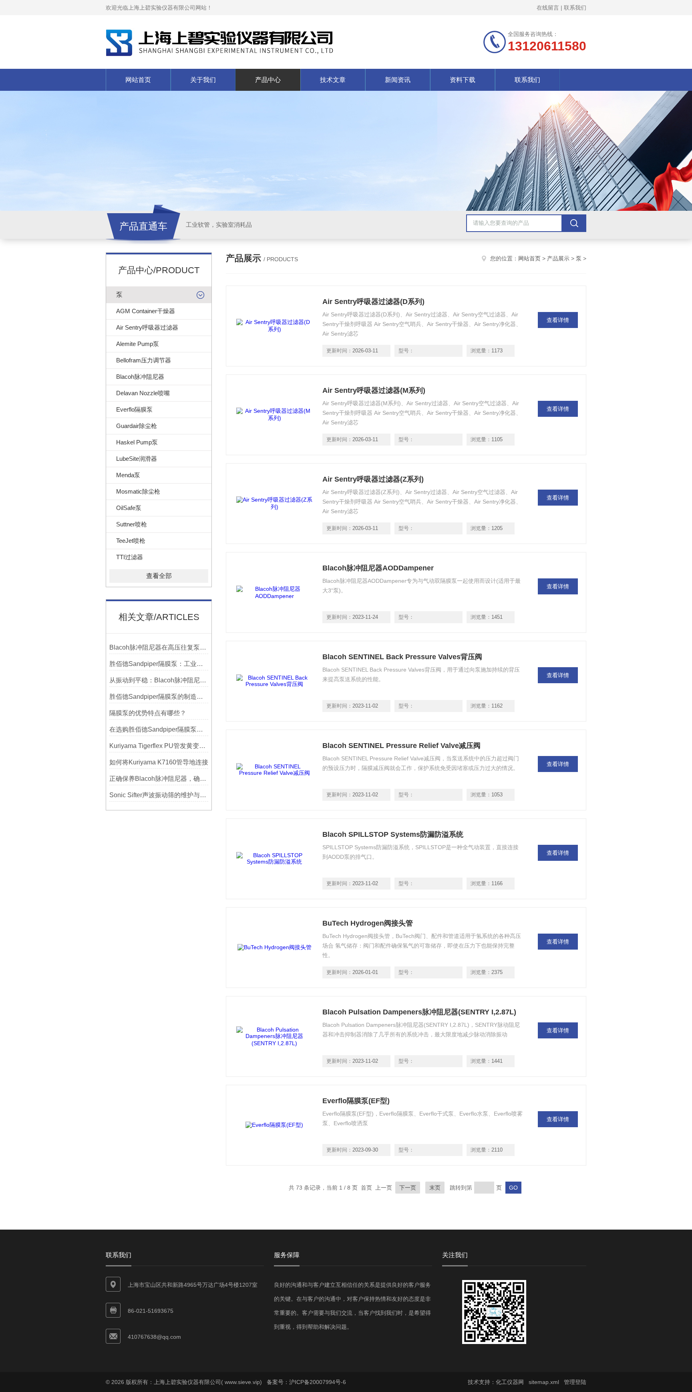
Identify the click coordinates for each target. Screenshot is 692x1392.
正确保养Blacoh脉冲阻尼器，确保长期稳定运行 (158, 778)
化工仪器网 (510, 1382)
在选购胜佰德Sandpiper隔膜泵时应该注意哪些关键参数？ (158, 729)
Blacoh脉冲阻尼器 (140, 376)
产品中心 (268, 79)
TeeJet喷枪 (130, 540)
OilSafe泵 (128, 507)
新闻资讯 (397, 79)
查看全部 (159, 575)
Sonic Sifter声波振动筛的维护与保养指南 (158, 795)
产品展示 (558, 258)
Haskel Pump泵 (137, 442)
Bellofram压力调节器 (143, 360)
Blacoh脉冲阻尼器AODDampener (378, 568)
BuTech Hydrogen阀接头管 (367, 923)
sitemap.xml (544, 1382)
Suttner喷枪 (131, 524)
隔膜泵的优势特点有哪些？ (147, 713)
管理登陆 (575, 1382)
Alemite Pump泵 (137, 343)
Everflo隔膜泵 (134, 409)
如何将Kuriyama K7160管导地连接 (158, 762)
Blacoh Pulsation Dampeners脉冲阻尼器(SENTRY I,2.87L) (419, 1012)
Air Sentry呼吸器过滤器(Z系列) (373, 479)
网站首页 (138, 79)
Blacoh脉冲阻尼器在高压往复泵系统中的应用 (158, 647)
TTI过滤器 (129, 557)
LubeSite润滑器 (136, 458)
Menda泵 (128, 475)
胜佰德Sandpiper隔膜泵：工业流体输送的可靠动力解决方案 (158, 663)
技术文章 (333, 79)
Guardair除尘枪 (136, 425)
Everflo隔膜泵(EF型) (356, 1101)
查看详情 (558, 320)
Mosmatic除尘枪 (138, 491)
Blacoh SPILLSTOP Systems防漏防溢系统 (392, 834)
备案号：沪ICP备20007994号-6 (306, 1382)
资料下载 (462, 79)
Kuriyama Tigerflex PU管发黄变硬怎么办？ (158, 745)
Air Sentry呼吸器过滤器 (147, 327)
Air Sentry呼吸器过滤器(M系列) (373, 390)
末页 (435, 1187)
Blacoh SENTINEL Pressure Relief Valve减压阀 (401, 746)
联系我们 (575, 7)
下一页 (407, 1187)
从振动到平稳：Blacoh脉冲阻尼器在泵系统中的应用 (158, 680)
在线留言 (548, 7)
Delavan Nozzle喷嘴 (143, 393)
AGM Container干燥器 (145, 311)
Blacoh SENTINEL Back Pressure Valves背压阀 (402, 657)
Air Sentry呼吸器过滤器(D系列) (373, 302)
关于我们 (203, 79)
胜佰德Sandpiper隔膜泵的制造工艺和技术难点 (158, 696)
